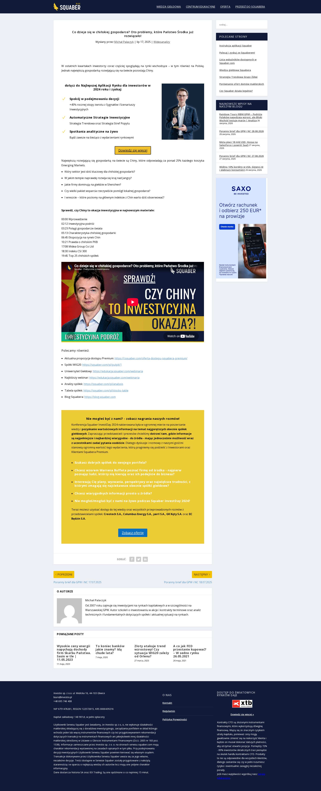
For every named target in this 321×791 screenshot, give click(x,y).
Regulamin (169, 711)
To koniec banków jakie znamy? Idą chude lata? (110, 649)
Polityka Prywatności (175, 719)
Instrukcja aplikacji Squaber (235, 45)
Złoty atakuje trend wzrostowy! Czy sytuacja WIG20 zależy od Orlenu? (151, 651)
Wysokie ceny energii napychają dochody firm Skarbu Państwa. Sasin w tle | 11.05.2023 (74, 653)
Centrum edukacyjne (200, 7)
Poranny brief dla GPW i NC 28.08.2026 (241, 131)
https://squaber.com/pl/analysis (103, 384)
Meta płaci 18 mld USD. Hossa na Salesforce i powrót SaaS (238, 143)
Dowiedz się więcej (132, 150)
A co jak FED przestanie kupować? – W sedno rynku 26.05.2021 (189, 651)
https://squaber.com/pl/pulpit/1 (102, 365)
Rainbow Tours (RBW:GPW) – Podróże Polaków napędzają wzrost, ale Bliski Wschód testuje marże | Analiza (240, 117)
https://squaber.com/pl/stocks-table (105, 390)
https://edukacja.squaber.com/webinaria (118, 371)
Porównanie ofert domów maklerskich (241, 84)
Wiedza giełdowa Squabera (235, 70)
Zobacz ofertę (133, 532)
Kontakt (167, 702)
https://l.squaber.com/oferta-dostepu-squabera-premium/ (151, 358)
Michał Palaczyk (124, 42)
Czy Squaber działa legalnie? (236, 90)
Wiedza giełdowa (168, 7)
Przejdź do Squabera (250, 7)
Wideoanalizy (161, 42)
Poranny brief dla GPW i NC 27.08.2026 (241, 156)
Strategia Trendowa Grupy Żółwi (238, 77)
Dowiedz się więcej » (242, 714)
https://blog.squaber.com (100, 397)
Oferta (225, 7)
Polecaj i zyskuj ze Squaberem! (237, 52)
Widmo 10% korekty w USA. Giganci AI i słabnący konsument (241, 168)
